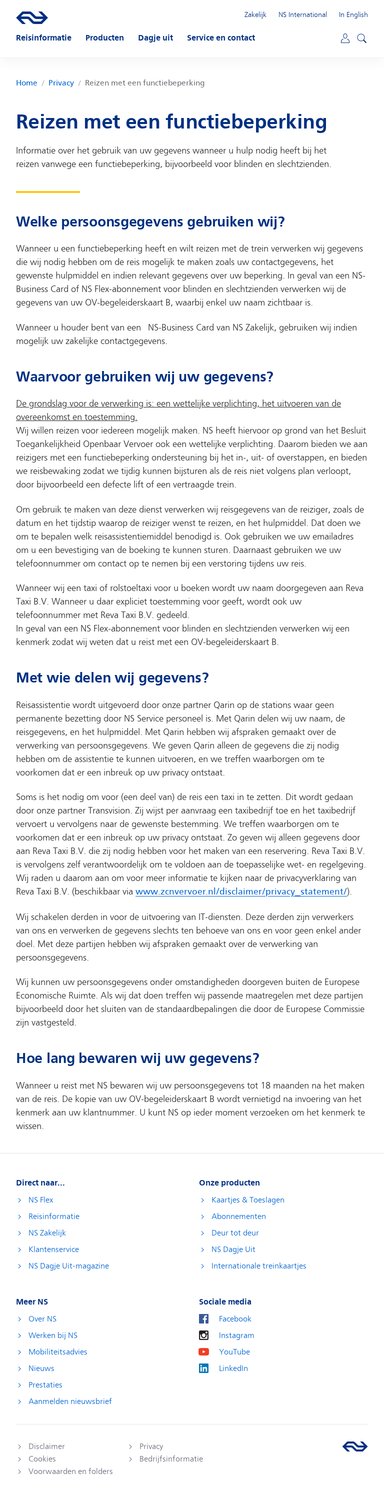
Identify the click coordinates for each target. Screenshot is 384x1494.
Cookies (42, 1459)
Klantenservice (53, 1249)
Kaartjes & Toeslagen (248, 1200)
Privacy (61, 83)
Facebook (235, 1319)
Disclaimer (46, 1446)
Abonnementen (239, 1216)
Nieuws (41, 1368)
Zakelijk (255, 14)
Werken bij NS (53, 1335)
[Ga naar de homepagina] (355, 1447)
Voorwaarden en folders (70, 1471)
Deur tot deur (235, 1233)
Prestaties (45, 1385)
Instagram (236, 1335)
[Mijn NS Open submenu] (344, 38)
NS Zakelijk (47, 1233)
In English (353, 14)
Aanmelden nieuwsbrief (70, 1401)
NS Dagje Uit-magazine (68, 1266)
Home (27, 83)
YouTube (234, 1352)
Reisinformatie (54, 1216)
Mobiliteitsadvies (58, 1352)
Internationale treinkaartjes (259, 1266)
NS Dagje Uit (234, 1249)
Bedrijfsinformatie (171, 1459)
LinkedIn (233, 1368)
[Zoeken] (360, 37)
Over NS (42, 1319)
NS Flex (40, 1200)
